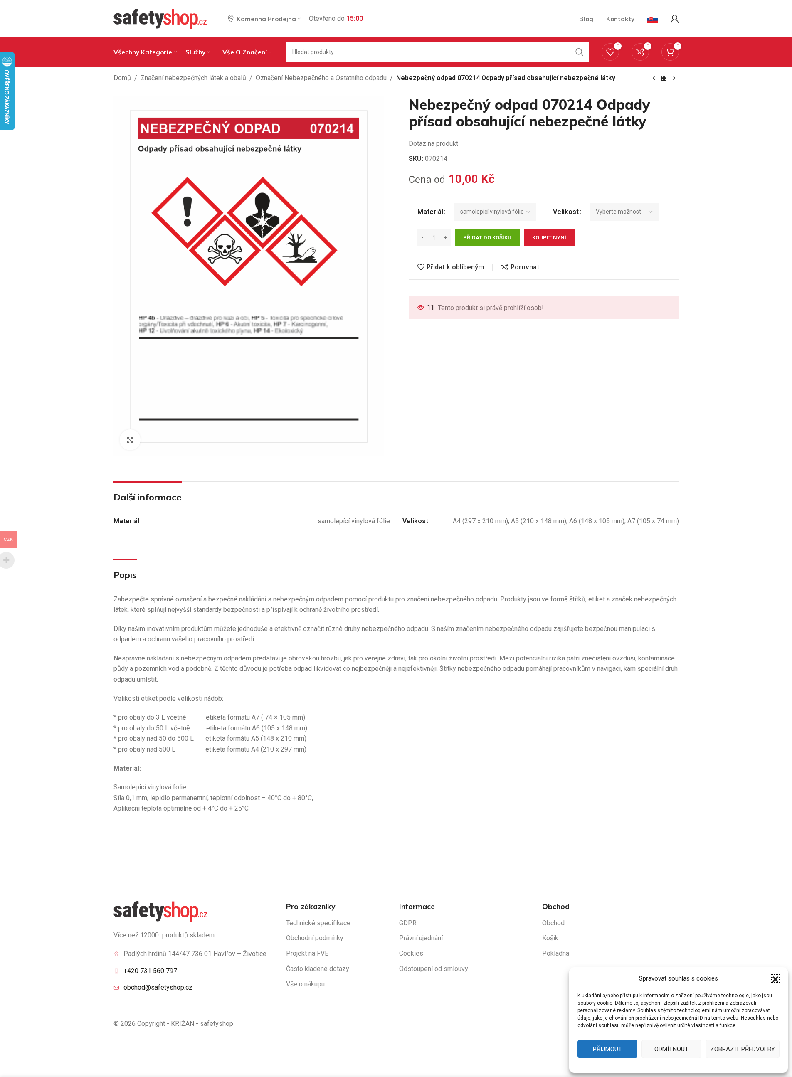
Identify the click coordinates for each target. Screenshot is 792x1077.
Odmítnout (671, 1049)
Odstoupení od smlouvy (433, 969)
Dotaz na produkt (433, 144)
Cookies (411, 953)
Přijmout (607, 1049)
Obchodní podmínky (314, 938)
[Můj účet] (674, 18)
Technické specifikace (318, 923)
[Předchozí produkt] (654, 79)
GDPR (408, 923)
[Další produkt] (674, 79)
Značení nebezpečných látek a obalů (193, 78)
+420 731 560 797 (150, 971)
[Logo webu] (160, 18)
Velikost (566, 212)
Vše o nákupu (305, 984)
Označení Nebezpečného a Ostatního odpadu (321, 78)
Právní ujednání (421, 938)
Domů (122, 78)
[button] (775, 978)
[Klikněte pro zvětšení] (130, 439)
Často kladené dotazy (317, 969)
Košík (550, 938)
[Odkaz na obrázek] (160, 911)
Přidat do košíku (487, 237)
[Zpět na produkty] (664, 79)
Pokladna (555, 953)
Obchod (553, 923)
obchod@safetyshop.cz (157, 987)
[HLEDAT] (579, 52)
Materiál (430, 212)
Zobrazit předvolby (742, 1049)
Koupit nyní (549, 237)
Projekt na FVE (307, 953)
